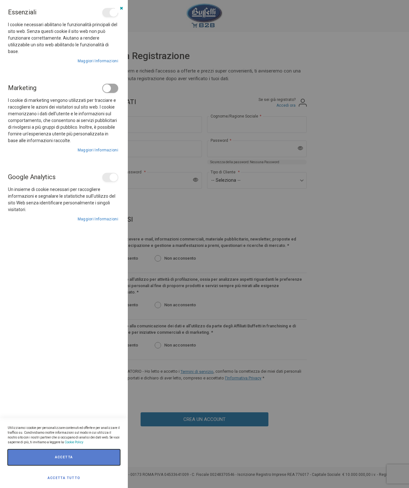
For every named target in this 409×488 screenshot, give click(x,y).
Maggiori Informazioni (98, 61)
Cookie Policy (74, 442)
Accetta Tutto (64, 478)
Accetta (64, 457)
